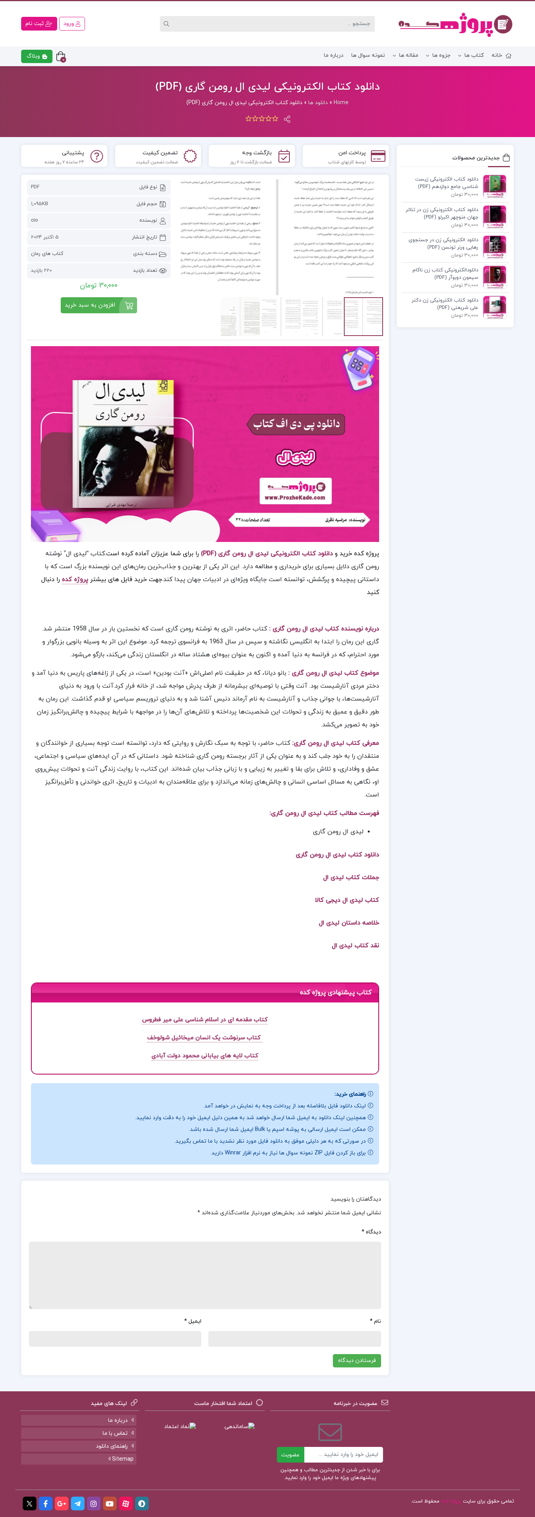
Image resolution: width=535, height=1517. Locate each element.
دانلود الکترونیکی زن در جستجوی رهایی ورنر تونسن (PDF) (443, 244)
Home (341, 103)
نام (375, 1321)
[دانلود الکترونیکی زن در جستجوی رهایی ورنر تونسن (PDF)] (492, 246)
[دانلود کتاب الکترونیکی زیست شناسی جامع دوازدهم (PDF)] (492, 186)
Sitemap (122, 1459)
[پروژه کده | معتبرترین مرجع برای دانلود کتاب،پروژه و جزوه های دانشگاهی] (455, 23)
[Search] (167, 24)
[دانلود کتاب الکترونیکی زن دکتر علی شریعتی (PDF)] (492, 307)
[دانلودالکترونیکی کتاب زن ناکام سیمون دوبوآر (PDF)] (492, 276)
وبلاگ (34, 56)
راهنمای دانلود (112, 1446)
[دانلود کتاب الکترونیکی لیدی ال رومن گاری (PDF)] (281, 237)
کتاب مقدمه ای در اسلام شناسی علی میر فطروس (205, 1020)
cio (34, 220)
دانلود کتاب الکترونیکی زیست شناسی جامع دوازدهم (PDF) (446, 183)
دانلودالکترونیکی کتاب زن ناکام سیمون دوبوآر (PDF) (445, 274)
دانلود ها (318, 103)
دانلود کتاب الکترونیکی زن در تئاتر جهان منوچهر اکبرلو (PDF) (442, 213)
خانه (497, 55)
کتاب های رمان (47, 253)
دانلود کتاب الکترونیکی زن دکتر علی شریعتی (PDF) (445, 304)
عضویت (290, 1455)
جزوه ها (441, 55)
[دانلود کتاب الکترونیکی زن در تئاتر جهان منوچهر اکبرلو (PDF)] (492, 216)
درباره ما (333, 55)
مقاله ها (408, 55)
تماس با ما (115, 1433)
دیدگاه (371, 1232)
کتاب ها (474, 55)
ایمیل (192, 1321)
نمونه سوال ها (368, 55)
